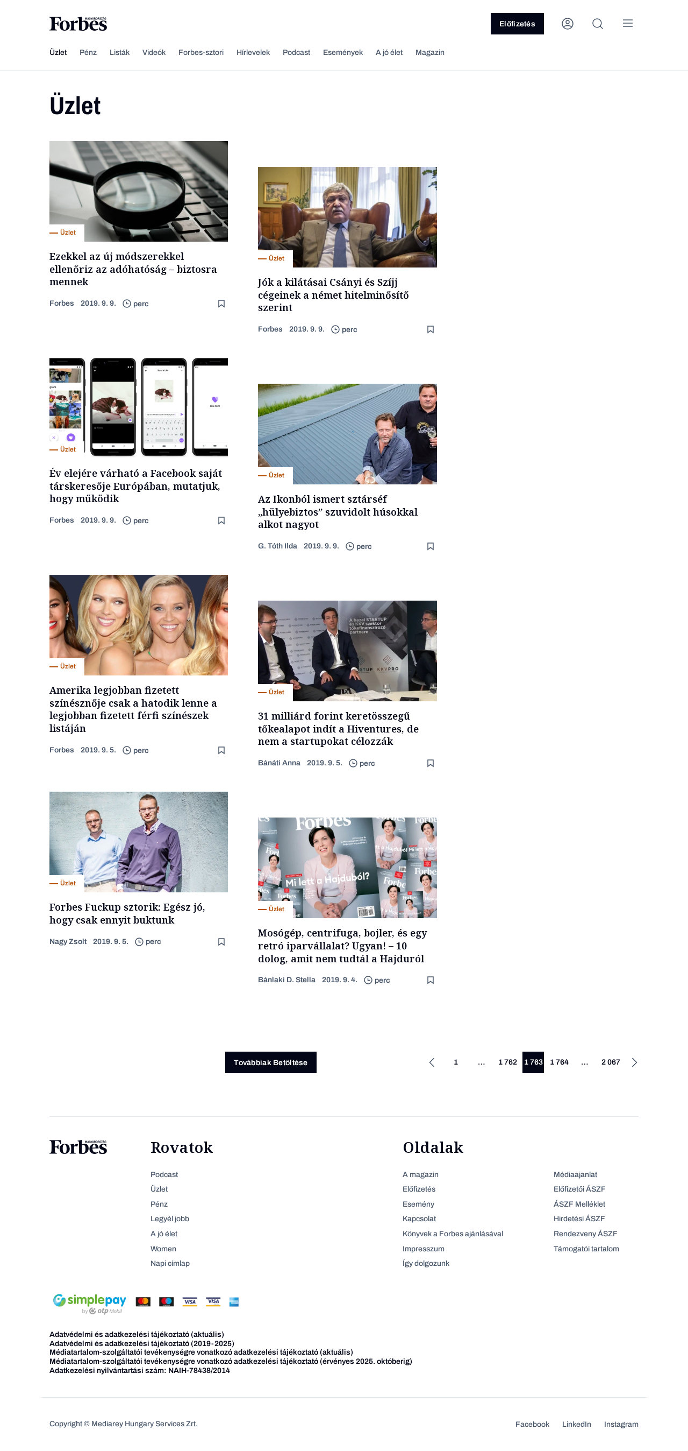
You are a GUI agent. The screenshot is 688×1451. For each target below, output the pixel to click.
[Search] (597, 23)
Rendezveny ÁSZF (586, 1234)
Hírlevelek (253, 52)
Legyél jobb (169, 1219)
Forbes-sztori (201, 52)
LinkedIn (576, 1424)
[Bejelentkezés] (567, 23)
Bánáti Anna (279, 763)
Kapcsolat (419, 1219)
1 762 (507, 1062)
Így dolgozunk (426, 1263)
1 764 (559, 1062)
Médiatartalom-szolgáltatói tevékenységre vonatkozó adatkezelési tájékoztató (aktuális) (201, 1352)
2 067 (610, 1062)
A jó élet (389, 52)
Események (343, 52)
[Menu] (628, 23)
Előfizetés (517, 24)
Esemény (418, 1204)
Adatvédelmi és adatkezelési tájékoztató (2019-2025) (141, 1344)
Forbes (61, 303)
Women (163, 1249)
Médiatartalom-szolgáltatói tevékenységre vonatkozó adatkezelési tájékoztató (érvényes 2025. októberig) (230, 1361)
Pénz (88, 52)
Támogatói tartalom (586, 1249)
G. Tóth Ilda (277, 546)
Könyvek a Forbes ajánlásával (453, 1234)
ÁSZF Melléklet (579, 1204)
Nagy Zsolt (68, 942)
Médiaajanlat (575, 1175)
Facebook (532, 1424)
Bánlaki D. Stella (287, 980)
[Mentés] (222, 303)
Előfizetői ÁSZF (580, 1189)
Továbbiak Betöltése (270, 1063)
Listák (120, 52)
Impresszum (424, 1249)
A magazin (421, 1175)
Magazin (430, 52)
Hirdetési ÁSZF (579, 1219)
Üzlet (58, 52)
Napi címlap (170, 1263)
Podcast (296, 52)
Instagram (621, 1424)
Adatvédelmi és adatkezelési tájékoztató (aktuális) (136, 1334)
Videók (154, 52)
